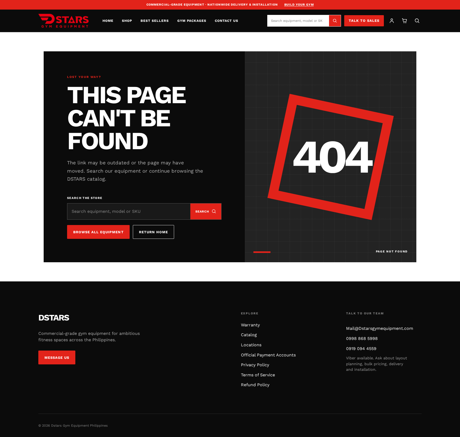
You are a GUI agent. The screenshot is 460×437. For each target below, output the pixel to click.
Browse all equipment (98, 232)
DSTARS (53, 318)
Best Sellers (155, 21)
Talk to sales (364, 21)
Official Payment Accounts (268, 354)
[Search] (335, 20)
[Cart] (404, 20)
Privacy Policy (255, 364)
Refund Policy (255, 384)
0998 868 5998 (362, 338)
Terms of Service (258, 374)
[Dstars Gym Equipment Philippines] (63, 21)
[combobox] (298, 20)
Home (107, 21)
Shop (127, 21)
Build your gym (299, 4)
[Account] (391, 20)
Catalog (249, 334)
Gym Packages (191, 21)
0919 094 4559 (361, 348)
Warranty (250, 324)
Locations (251, 344)
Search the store (84, 198)
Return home (153, 232)
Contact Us (226, 21)
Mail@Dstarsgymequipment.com (379, 328)
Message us (56, 358)
